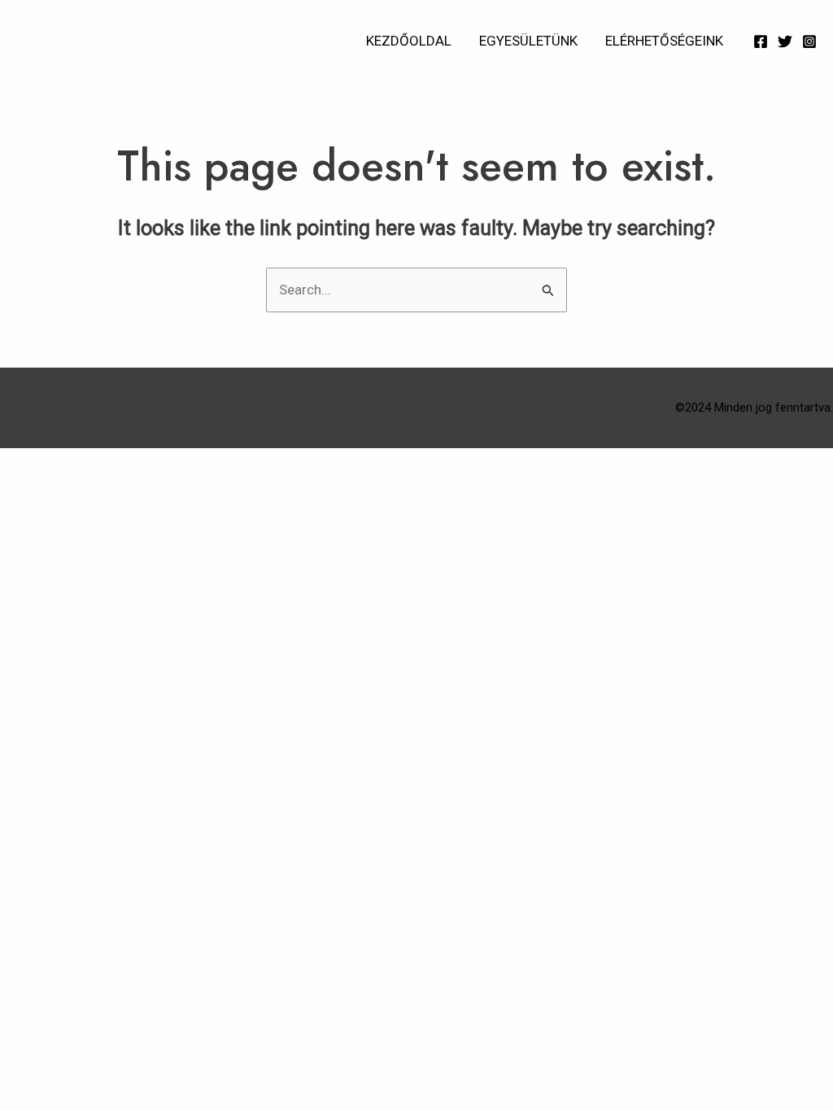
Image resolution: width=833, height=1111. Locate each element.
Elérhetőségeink (664, 41)
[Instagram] (809, 41)
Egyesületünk (528, 41)
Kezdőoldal (408, 41)
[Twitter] (785, 41)
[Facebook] (760, 41)
